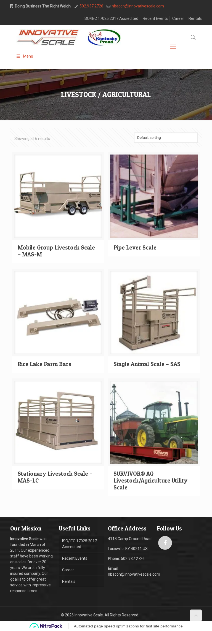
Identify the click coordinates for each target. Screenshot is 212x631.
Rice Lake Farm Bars (44, 364)
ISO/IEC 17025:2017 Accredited (111, 18)
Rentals (195, 18)
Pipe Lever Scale (135, 247)
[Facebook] (165, 543)
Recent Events (155, 18)
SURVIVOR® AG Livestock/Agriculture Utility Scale (150, 480)
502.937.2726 (91, 6)
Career (178, 18)
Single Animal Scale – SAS (147, 364)
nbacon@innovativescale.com (138, 6)
